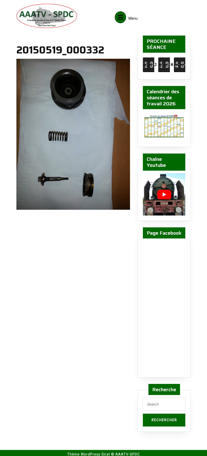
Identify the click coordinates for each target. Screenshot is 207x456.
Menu (133, 16)
